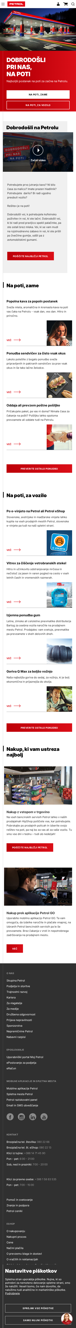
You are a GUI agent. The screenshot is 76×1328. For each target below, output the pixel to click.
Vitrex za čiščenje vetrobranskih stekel (36, 563)
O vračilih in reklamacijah (22, 1259)
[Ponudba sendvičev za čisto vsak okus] (59, 385)
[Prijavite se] (58, 4)
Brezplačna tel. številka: (21, 1142)
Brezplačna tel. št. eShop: (23, 1147)
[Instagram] (21, 1116)
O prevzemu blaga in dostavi (24, 1253)
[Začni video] (38, 150)
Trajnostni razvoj (17, 991)
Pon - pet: (13, 1158)
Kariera (11, 997)
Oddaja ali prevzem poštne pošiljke (33, 405)
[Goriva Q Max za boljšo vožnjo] (59, 699)
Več (9, 340)
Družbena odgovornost (21, 1014)
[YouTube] (44, 1116)
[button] (3, 4)
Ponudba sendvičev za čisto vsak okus (36, 353)
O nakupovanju (16, 1231)
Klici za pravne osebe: (20, 1179)
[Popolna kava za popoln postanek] (59, 333)
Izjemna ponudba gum (23, 615)
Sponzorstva (14, 1025)
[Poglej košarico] (65, 4)
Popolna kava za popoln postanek (32, 301)
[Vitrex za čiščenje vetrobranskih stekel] (59, 595)
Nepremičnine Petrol (20, 1031)
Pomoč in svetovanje (20, 1199)
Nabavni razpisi (16, 1037)
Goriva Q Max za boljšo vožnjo (29, 671)
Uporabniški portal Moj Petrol (25, 1057)
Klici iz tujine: (15, 1153)
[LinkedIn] (32, 1116)
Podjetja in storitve (18, 986)
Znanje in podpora (18, 1205)
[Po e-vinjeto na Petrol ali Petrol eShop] (59, 543)
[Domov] (16, 4)
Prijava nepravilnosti (19, 1020)
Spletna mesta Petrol (20, 1094)
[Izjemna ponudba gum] (59, 651)
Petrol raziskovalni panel (22, 1099)
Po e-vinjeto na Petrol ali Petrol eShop (36, 511)
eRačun (11, 1068)
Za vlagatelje (14, 1003)
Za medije (13, 1008)
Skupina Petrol (16, 980)
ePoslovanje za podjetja (21, 1062)
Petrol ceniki (14, 1211)
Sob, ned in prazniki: (19, 1164)
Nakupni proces (16, 1236)
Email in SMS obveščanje (22, 1105)
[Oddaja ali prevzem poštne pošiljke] (59, 437)
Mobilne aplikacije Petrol (22, 1088)
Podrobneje (12, 1293)
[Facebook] (10, 1116)
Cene (10, 1242)
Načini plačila (15, 1248)
